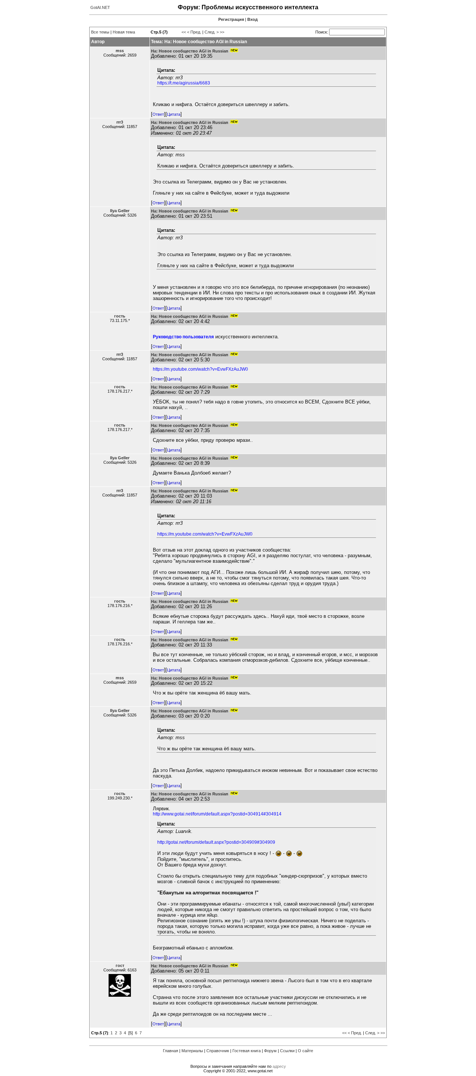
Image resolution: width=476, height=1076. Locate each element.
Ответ (158, 114)
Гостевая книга (246, 1050)
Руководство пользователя (183, 336)
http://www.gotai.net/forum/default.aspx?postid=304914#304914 (217, 814)
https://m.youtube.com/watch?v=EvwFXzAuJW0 (200, 369)
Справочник (217, 1050)
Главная (170, 1050)
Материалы (192, 1050)
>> (222, 32)
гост (120, 965)
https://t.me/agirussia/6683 (183, 83)
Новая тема (124, 32)
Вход (252, 19)
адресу (279, 1066)
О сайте (305, 1050)
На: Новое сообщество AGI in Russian (189, 51)
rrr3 (119, 122)
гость (119, 316)
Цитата (173, 114)
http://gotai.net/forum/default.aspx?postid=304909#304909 (216, 842)
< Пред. (194, 32)
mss (120, 50)
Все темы (100, 32)
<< (183, 32)
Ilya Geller (119, 210)
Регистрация (231, 19)
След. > (212, 32)
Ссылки (287, 1050)
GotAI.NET (100, 7)
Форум (270, 1050)
